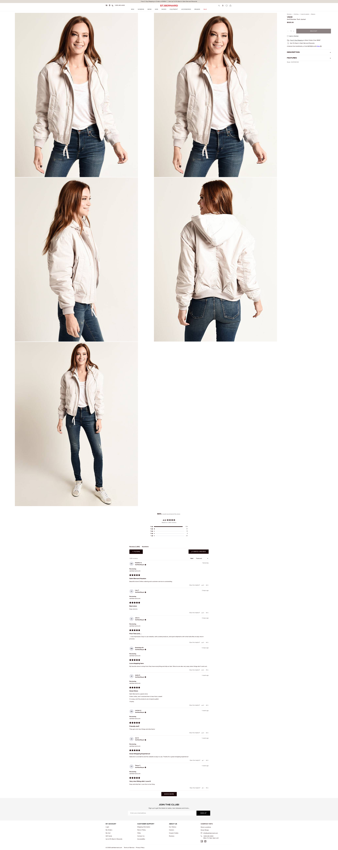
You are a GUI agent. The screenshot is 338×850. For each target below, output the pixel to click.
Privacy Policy (140, 847)
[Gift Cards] (106, 5)
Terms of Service (129, 847)
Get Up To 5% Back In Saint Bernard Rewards (183, 1)
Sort (192, 558)
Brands (197, 9)
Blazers (313, 14)
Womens (141, 9)
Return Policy (141, 830)
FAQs (139, 833)
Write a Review (201, 552)
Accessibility (141, 839)
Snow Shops (205, 830)
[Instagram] (205, 841)
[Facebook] (202, 841)
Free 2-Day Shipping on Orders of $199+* (154, 1)
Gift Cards (109, 836)
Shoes (164, 9)
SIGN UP (203, 813)
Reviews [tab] (134, 547)
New (132, 9)
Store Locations (206, 827)
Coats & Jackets (305, 14)
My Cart (108, 833)
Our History (172, 827)
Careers (171, 830)
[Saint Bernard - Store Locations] (109, 5)
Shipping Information (143, 827)
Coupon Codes (173, 833)
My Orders (109, 830)
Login (107, 827)
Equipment (174, 9)
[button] (169, 527)
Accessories (186, 9)
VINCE (289, 17)
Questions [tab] (145, 547)
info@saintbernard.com (210, 833)
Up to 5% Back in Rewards (114, 839)
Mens (149, 9)
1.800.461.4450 (208, 836)
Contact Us (140, 836)
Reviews (171, 836)
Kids (156, 9)
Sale (205, 9)
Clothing (296, 14)
